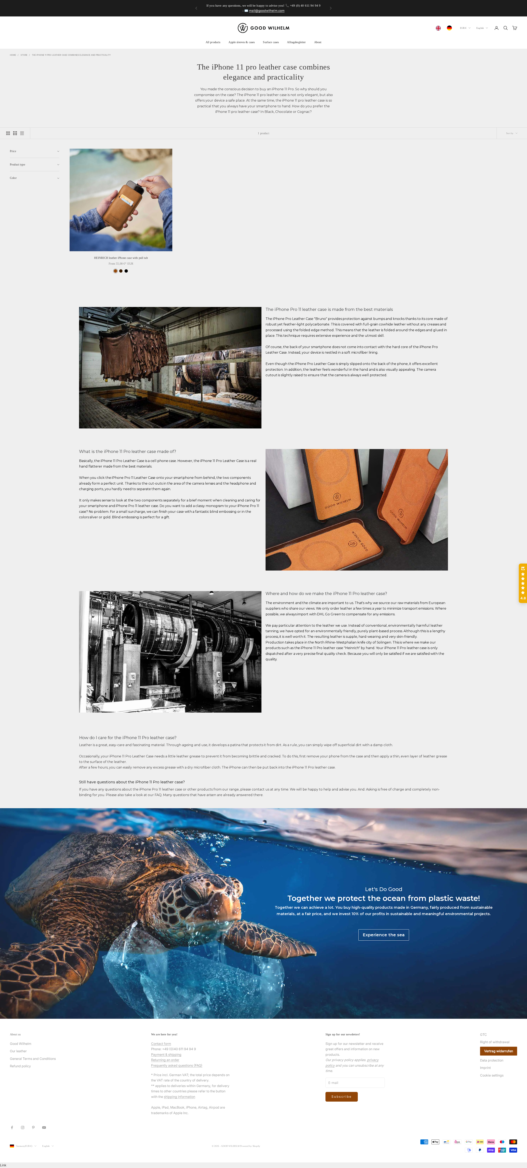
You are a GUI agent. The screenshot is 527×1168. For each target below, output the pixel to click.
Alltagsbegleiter (296, 42)
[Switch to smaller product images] (15, 133)
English (480, 28)
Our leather (18, 1051)
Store (24, 55)
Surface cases (271, 42)
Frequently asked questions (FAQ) (176, 1065)
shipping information (179, 1097)
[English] (439, 28)
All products (213, 42)
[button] (523, 583)
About (318, 42)
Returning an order (165, 1060)
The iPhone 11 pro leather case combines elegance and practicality (71, 55)
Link (3, 1165)
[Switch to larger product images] (8, 133)
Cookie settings (492, 1075)
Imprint (485, 1068)
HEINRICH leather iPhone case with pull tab (121, 257)
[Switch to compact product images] (22, 133)
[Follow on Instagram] (23, 1127)
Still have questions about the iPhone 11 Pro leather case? (132, 782)
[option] (450, 27)
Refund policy (20, 1066)
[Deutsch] (450, 27)
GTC (483, 1035)
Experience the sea (384, 934)
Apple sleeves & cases (242, 42)
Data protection (491, 1060)
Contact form (161, 1044)
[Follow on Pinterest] (33, 1127)
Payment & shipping (166, 1054)
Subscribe (341, 1097)
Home (13, 55)
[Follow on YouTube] (44, 1127)
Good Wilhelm (20, 1044)
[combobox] (439, 28)
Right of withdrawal (495, 1042)
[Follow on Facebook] (12, 1127)
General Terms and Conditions (33, 1059)
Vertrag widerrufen (498, 1051)
